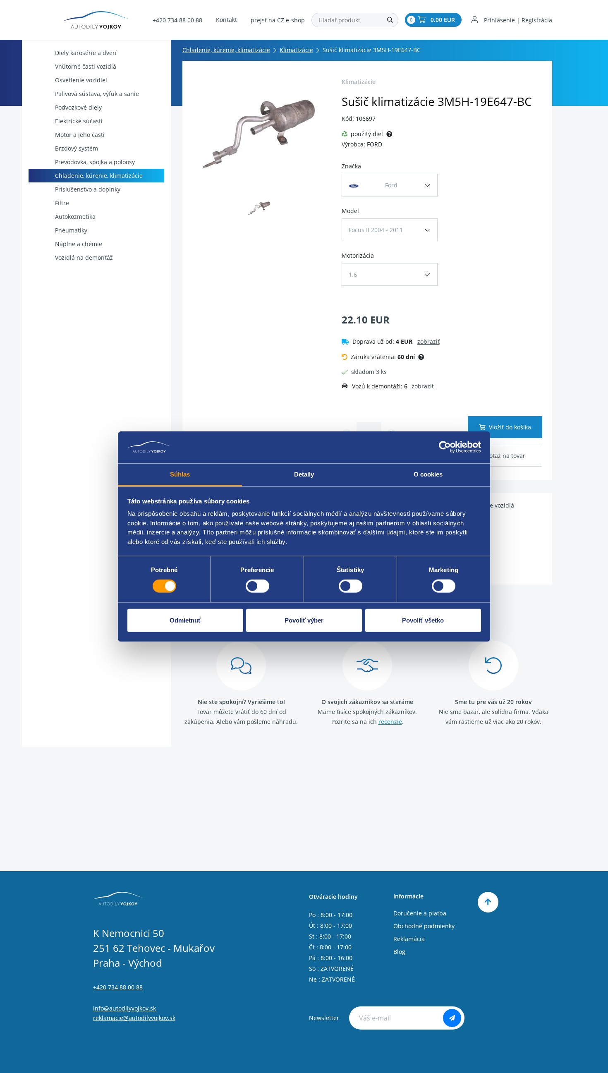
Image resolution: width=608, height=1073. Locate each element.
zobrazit (423, 386)
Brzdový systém (76, 148)
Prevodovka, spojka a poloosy (95, 162)
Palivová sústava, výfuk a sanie (97, 94)
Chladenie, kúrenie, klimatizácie (99, 176)
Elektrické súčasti (79, 121)
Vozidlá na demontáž (84, 257)
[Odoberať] (452, 1018)
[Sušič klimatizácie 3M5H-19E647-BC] (259, 133)
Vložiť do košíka (510, 427)
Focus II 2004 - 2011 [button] (376, 230)
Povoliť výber (304, 619)
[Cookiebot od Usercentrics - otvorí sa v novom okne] (445, 447)
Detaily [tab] (304, 474)
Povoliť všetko (423, 619)
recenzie (390, 722)
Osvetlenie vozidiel (81, 80)
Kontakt (226, 20)
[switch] (257, 586)
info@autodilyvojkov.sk (124, 1008)
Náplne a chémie (78, 244)
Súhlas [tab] (180, 474)
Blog (399, 952)
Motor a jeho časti (80, 135)
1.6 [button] (353, 274)
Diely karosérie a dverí (86, 53)
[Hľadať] (390, 20)
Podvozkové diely (78, 107)
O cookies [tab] (428, 474)
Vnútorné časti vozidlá (85, 66)
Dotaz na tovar (505, 456)
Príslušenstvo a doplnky (87, 189)
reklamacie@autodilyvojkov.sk (134, 1018)
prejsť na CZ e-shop (278, 20)
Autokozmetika (75, 216)
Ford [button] (391, 185)
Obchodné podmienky (424, 926)
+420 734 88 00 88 (177, 20)
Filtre (62, 203)
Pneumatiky (71, 230)
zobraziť (428, 341)
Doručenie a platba (419, 913)
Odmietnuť (185, 619)
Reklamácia (409, 939)
